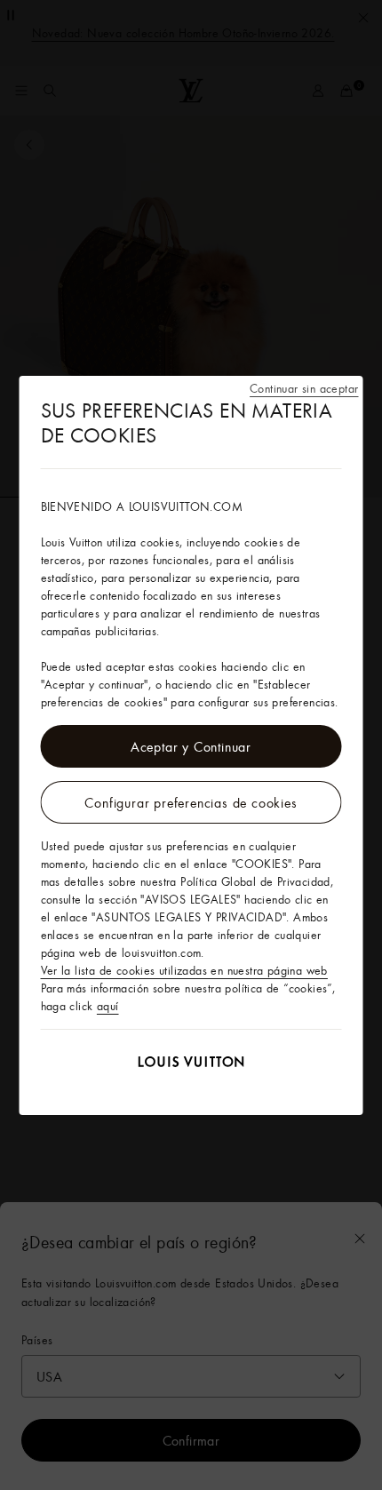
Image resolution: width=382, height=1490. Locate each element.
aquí (108, 1006)
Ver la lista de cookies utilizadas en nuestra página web (184, 970)
